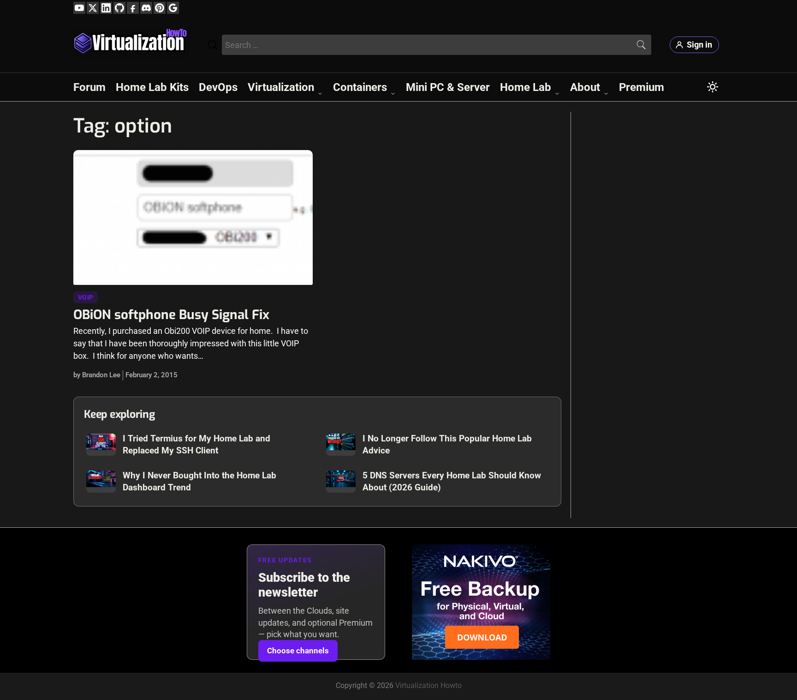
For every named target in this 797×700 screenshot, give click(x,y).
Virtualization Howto (428, 685)
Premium (641, 87)
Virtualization (281, 87)
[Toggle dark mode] (713, 87)
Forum (89, 87)
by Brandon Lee (96, 375)
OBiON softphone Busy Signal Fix (171, 314)
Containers (360, 87)
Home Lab (525, 87)
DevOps (218, 87)
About (585, 87)
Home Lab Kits (152, 87)
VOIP (85, 297)
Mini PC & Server (448, 87)
